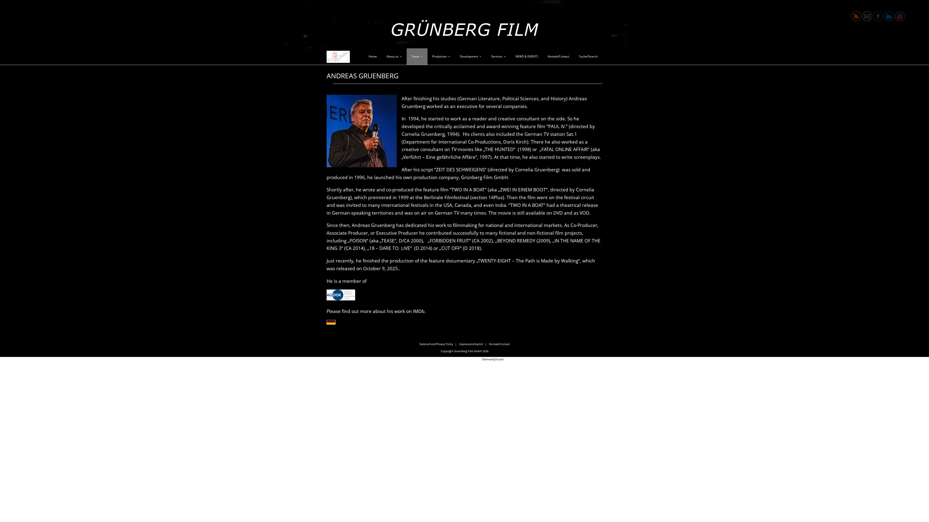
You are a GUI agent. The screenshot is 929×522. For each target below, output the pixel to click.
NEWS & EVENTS (527, 56)
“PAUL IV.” (557, 126)
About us (392, 56)
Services (496, 56)
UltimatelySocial (492, 359)
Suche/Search (588, 56)
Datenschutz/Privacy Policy (436, 344)
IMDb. (420, 311)
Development (469, 56)
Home (373, 56)
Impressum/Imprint (471, 344)
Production (439, 56)
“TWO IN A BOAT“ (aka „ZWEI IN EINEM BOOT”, (500, 190)
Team (415, 56)
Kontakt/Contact (558, 56)
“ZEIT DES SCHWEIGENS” (461, 170)
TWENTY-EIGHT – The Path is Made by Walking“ (529, 261)
